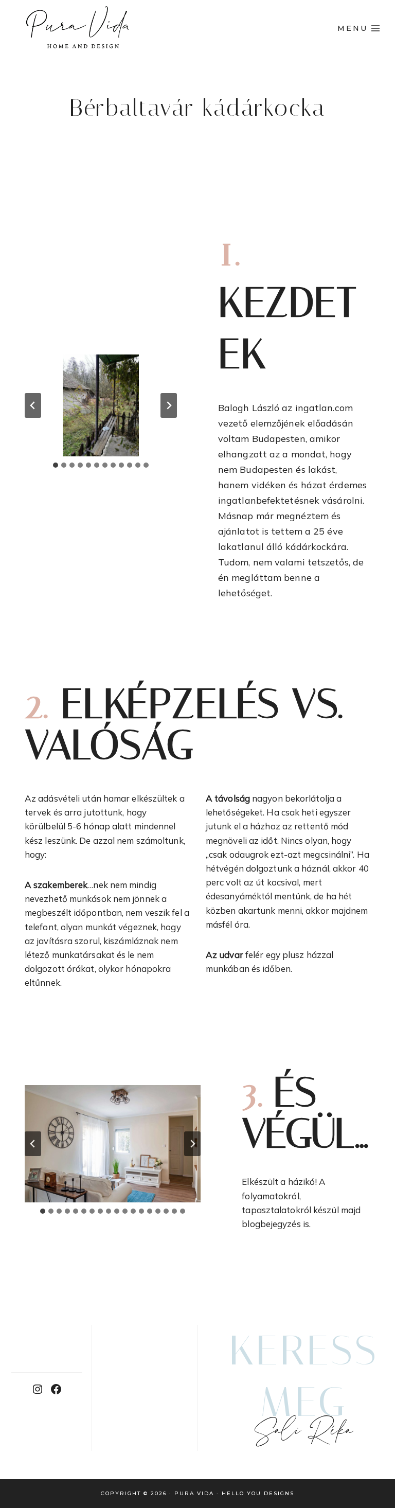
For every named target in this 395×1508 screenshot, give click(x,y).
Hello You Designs (258, 1493)
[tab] (55, 465)
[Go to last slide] (33, 405)
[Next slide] (168, 405)
